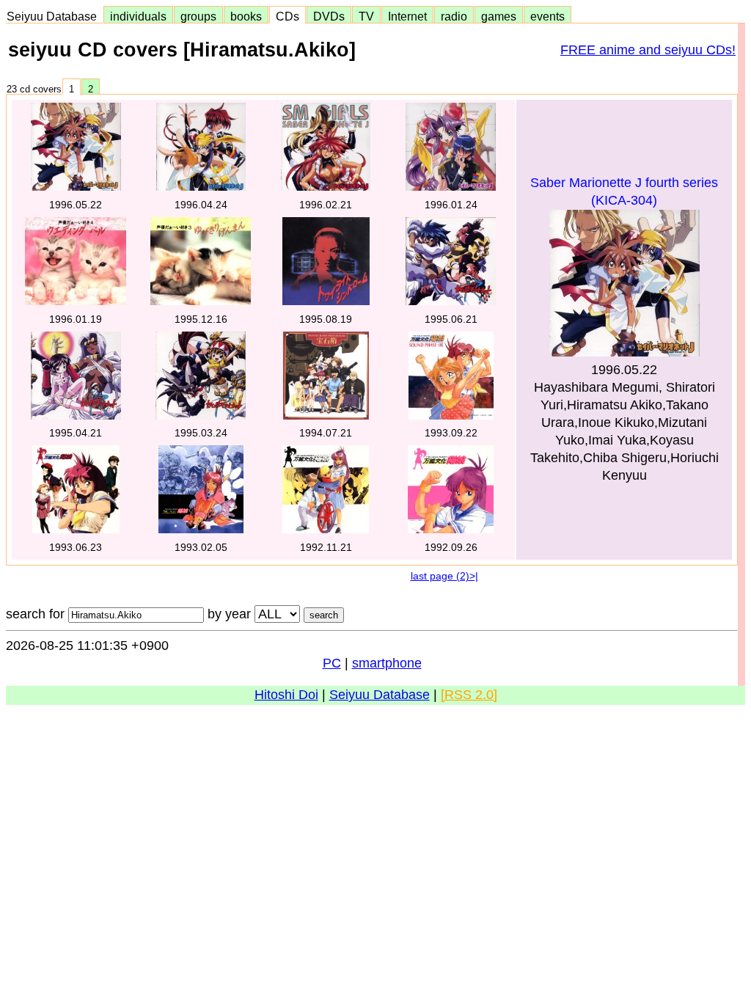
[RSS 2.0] (469, 694)
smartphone (387, 663)
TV (366, 16)
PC (332, 663)
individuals (138, 16)
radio (454, 16)
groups (198, 16)
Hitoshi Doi (286, 694)
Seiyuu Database (55, 16)
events (547, 16)
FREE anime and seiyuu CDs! (648, 50)
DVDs (329, 16)
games (498, 16)
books (246, 16)
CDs (287, 16)
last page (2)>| (444, 576)
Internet (407, 16)
